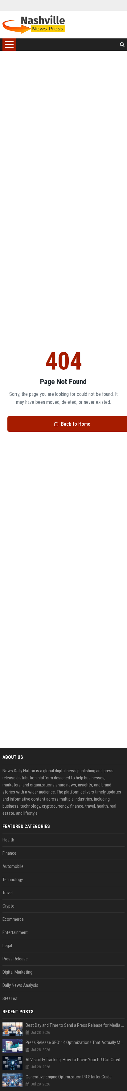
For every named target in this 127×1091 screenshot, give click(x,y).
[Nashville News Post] (33, 24)
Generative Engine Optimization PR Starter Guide (69, 1077)
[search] (122, 44)
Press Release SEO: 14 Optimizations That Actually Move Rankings (75, 1042)
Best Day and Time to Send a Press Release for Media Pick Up (75, 1025)
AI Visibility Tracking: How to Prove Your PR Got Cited (73, 1059)
